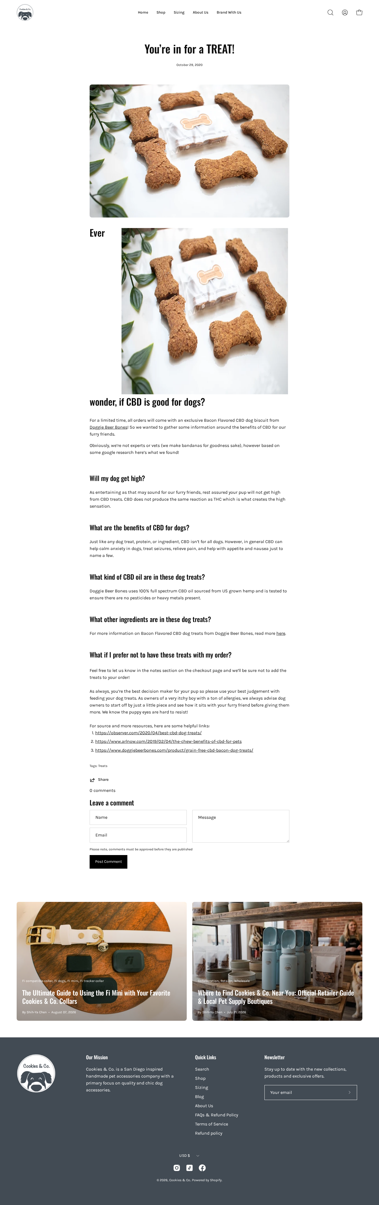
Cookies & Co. (180, 1180)
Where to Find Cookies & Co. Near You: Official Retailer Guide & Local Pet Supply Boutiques (276, 996)
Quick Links (205, 1057)
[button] (330, 12)
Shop (200, 1078)
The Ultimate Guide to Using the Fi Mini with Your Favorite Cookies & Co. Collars (96, 996)
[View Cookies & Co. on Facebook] (202, 1168)
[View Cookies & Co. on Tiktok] (189, 1168)
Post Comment (108, 861)
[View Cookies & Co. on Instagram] (177, 1168)
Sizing (201, 1087)
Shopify (216, 1180)
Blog (199, 1096)
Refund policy (208, 1133)
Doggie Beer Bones (108, 427)
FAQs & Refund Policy (216, 1114)
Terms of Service (211, 1124)
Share (103, 779)
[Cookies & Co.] (25, 12)
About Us (204, 1105)
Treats (102, 766)
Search (202, 1069)
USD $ (184, 1155)
